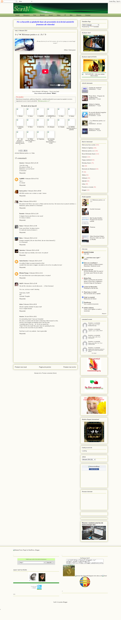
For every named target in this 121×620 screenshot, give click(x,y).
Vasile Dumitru (23, 261)
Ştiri (71, 15)
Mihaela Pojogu (24, 273)
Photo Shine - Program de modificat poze (96, 96)
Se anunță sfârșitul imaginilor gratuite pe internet (97, 113)
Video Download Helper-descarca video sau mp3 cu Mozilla (97, 237)
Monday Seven (86, 163)
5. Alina (61, 116)
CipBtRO (21, 178)
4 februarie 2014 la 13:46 (30, 226)
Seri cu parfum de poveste (91, 304)
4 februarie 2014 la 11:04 (31, 213)
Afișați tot (104, 313)
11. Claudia (61, 127)
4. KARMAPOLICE (51, 116)
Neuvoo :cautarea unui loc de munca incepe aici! (92, 523)
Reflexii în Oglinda (94, 104)
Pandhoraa (87, 302)
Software (84, 178)
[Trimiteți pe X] (23, 151)
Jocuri (51, 15)
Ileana (21, 226)
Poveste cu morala (87, 187)
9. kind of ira (40, 127)
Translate (96, 26)
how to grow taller (42, 331)
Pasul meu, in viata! (90, 292)
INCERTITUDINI (89, 252)
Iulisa (21, 304)
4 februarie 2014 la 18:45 (32, 250)
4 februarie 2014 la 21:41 (36, 273)
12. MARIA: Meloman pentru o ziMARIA (71, 128)
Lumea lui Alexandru (90, 286)
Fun (34, 15)
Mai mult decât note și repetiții (92, 293)
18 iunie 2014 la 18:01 (31, 316)
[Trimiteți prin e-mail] (19, 151)
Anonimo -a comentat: (94, 323)
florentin (21, 213)
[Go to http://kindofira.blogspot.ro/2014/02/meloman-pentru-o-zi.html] (40, 125)
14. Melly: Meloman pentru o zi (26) (30, 140)
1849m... (86, 259)
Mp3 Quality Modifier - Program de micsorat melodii (96, 219)
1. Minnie (20, 116)
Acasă (17, 15)
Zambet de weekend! (95, 87)
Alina (20, 201)
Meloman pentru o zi (25, 153)
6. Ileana (71, 116)
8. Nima (30, 127)
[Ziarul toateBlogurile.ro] (104, 575)
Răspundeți (22, 173)
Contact (87, 15)
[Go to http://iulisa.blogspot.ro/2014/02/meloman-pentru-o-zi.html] (30, 114)
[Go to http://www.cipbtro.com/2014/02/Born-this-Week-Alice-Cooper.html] (40, 114)
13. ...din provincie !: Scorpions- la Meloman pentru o (20, 141)
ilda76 (21, 283)
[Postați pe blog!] (21, 151)
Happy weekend (87, 160)
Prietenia (92, 227)
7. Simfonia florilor (20, 127)
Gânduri (84, 157)
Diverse (78, 15)
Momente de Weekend (89, 169)
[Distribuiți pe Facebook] (25, 151)
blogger (84, 190)
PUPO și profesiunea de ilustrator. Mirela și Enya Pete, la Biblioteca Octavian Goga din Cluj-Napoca (93, 281)
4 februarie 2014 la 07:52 (31, 178)
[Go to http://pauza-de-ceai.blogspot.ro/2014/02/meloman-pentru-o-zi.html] (61, 114)
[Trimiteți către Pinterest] (27, 151)
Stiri (83, 166)
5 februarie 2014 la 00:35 (30, 304)
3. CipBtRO (40, 116)
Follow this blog (93, 469)
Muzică (42, 15)
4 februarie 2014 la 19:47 (35, 261)
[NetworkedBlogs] (94, 466)
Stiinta (84, 175)
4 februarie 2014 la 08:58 (34, 191)
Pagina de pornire (45, 367)
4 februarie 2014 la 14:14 (30, 238)
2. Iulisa (30, 116)
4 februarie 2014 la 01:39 (31, 163)
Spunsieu (22, 250)
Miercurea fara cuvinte (88, 145)
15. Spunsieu (41, 139)
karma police (23, 191)
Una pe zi (26, 15)
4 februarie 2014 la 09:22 (29, 201)
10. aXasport (51, 127)
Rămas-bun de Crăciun (90, 299)
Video (58, 15)
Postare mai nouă (21, 367)
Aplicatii (84, 181)
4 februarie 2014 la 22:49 (30, 283)
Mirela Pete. (87, 278)
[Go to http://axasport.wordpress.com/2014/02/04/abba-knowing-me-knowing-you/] (51, 125)
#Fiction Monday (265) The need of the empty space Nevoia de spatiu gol (93, 273)
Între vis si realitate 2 (90, 263)
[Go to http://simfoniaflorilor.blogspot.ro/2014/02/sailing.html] (20, 125)
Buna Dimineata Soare (88, 154)
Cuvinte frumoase (95, 209)
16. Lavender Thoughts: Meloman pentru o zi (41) (51, 141)
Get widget (94, 353)
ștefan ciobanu (89, 307)
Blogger (65, 602)
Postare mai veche (69, 367)
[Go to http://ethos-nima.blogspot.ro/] (30, 125)
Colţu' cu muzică (89, 297)
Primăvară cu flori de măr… (91, 288)
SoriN (21, 9)
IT (65, 15)
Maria (21, 238)
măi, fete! (86, 254)
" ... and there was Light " (92, 257)
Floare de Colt (88, 269)
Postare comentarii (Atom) (49, 373)
